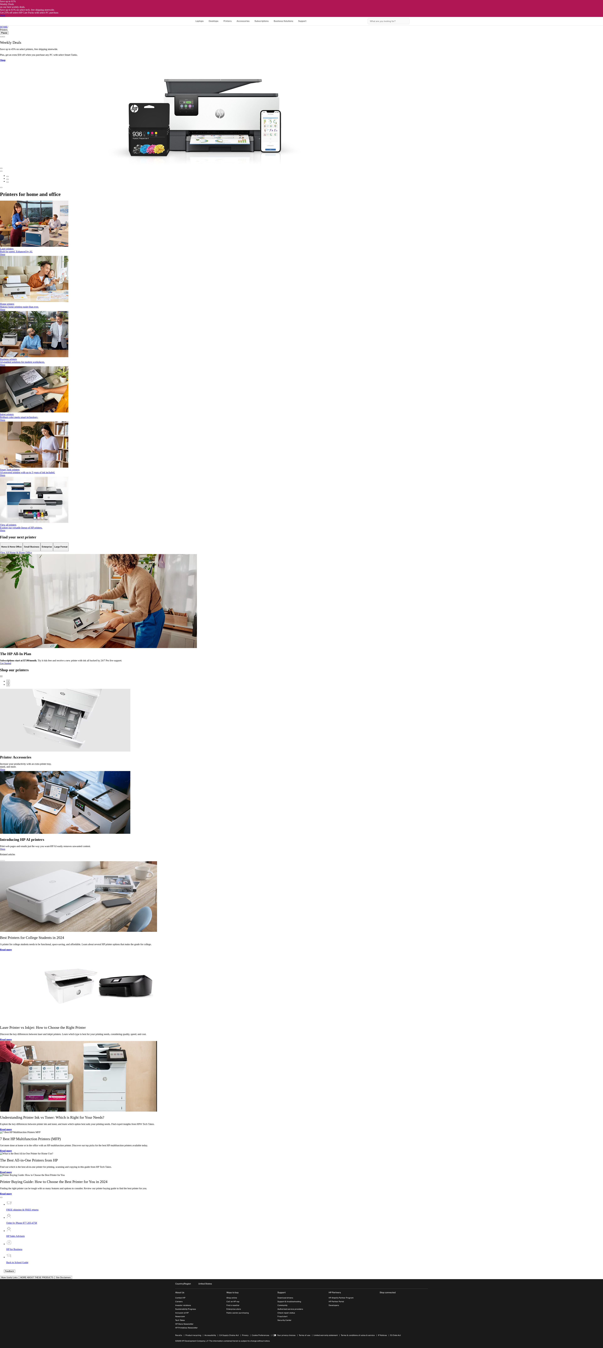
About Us (179, 1292)
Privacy (245, 1335)
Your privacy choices (286, 1335)
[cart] (416, 21)
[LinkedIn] (381, 1298)
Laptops (200, 21)
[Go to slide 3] (7, 182)
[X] (398, 1298)
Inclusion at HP (182, 1313)
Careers (179, 1301)
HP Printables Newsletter (186, 1328)
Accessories (243, 21)
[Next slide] (1, 36)
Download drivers (285, 1298)
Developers (334, 1305)
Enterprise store (233, 1309)
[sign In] (424, 21)
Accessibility (210, 1335)
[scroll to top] (1, 1197)
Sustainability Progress (185, 1309)
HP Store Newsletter (184, 1324)
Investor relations (183, 1305)
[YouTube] (403, 1298)
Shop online (231, 1298)
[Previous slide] (4, 36)
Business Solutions (283, 21)
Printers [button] (4, 29)
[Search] (405, 21)
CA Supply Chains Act (229, 1335)
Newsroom (180, 1316)
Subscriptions (262, 21)
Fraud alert (282, 1316)
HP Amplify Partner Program (341, 1298)
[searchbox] (386, 21)
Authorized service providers (290, 1309)
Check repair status (286, 1313)
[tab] (11, 546)
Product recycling (193, 1335)
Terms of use (304, 1335)
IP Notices (382, 1335)
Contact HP (180, 1298)
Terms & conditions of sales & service (358, 1335)
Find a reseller (232, 1305)
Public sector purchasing (237, 1313)
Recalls (178, 1335)
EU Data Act (395, 1335)
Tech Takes (180, 1320)
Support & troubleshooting (289, 1301)
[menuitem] (199, 21)
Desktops (213, 21)
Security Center (284, 1320)
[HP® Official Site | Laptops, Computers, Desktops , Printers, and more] (179, 21)
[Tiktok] (409, 1298)
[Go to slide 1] (7, 176)
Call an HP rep (232, 1301)
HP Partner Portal (336, 1301)
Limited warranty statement (326, 1335)
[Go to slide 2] (7, 179)
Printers (227, 21)
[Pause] (1, 168)
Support (302, 21)
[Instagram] (392, 1298)
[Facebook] (386, 1298)
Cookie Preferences (260, 1335)
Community (282, 1305)
